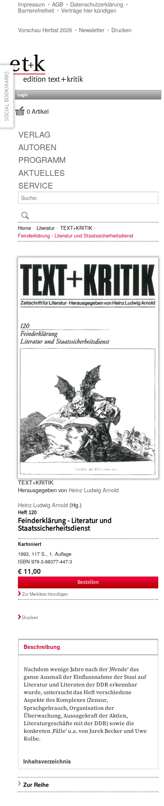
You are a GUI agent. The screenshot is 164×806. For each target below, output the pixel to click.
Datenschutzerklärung (96, 4)
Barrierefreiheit (36, 10)
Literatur (46, 227)
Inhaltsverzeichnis (47, 761)
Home (24, 227)
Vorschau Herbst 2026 (45, 30)
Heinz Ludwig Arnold (94, 490)
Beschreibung (42, 646)
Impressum (31, 4)
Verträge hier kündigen (88, 10)
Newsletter (92, 30)
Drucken (121, 30)
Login (22, 95)
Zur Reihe (36, 784)
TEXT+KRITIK (76, 227)
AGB (57, 4)
